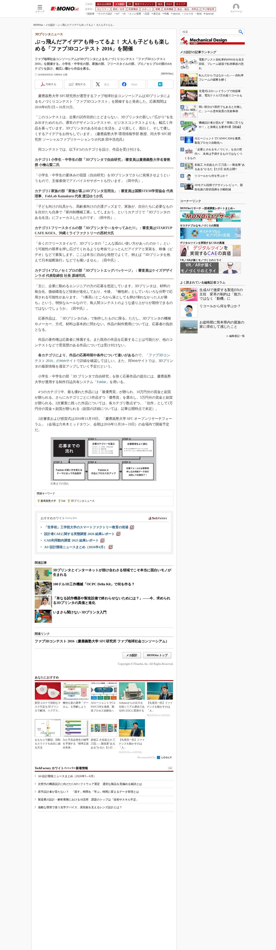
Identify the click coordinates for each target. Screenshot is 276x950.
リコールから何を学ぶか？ (220, 306)
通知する (80, 84)
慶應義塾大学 (48, 500)
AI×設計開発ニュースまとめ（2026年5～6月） (67, 776)
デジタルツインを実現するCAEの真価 (202, 242)
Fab (63, 500)
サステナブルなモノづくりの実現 (199, 225)
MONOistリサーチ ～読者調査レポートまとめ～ (207, 208)
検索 (241, 32)
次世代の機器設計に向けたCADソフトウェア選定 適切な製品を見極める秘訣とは (90, 784)
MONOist (38, 25)
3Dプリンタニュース (83, 500)
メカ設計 (50, 25)
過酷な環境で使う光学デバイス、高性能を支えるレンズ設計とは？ (80, 807)
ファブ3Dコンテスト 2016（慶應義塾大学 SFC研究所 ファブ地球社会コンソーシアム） (102, 641)
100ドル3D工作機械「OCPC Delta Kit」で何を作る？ (94, 584)
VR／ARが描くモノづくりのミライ (200, 260)
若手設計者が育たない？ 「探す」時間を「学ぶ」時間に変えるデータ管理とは (88, 791)
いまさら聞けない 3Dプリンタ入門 (80, 612)
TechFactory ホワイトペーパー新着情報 (61, 768)
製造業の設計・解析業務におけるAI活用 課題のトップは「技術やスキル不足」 (88, 799)
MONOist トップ (157, 655)
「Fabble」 (101, 382)
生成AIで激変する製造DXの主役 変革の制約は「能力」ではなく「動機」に (221, 294)
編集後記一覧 (237, 335)
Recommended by (147, 757)
